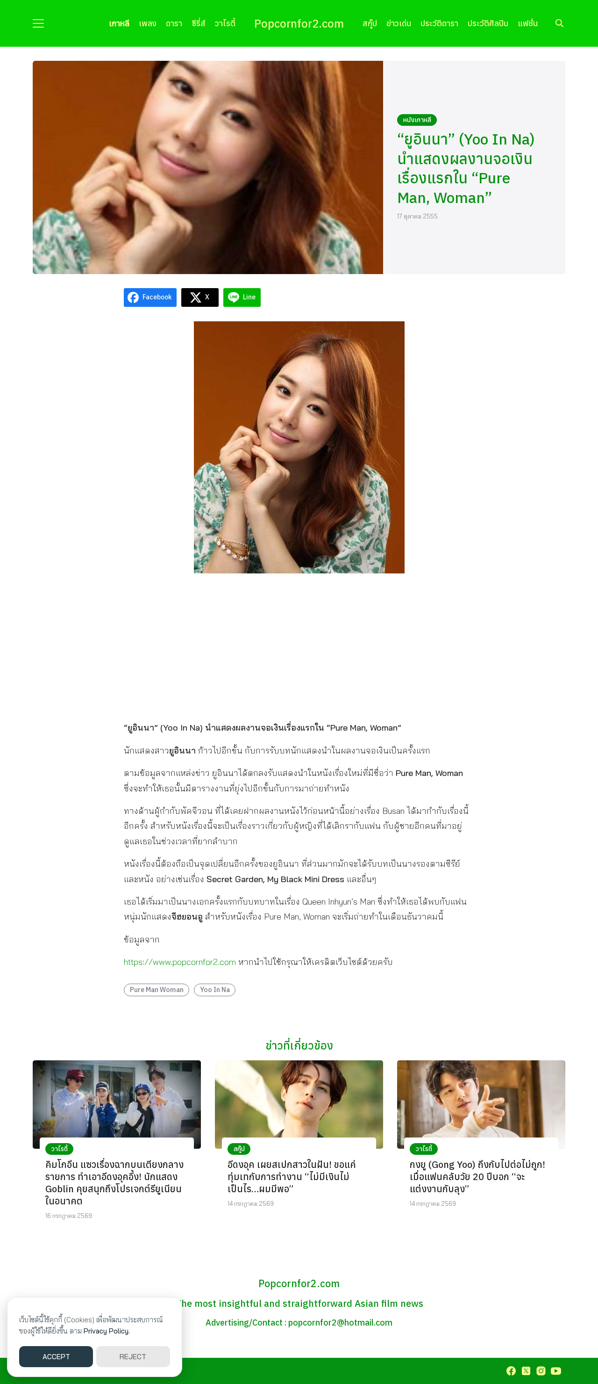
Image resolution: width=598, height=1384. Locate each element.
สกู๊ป (370, 23)
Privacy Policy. (107, 1330)
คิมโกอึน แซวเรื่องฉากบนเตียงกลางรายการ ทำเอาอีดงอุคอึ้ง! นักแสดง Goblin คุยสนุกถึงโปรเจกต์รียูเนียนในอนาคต (114, 1182)
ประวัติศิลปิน (488, 23)
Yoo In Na (215, 989)
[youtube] (556, 1371)
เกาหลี (119, 23)
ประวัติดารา (439, 23)
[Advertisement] (299, 646)
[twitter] (526, 1371)
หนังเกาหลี (417, 120)
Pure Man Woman (157, 989)
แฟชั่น (528, 23)
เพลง (148, 23)
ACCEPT (56, 1356)
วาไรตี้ (225, 23)
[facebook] (511, 1371)
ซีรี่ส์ (199, 23)
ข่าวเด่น (398, 23)
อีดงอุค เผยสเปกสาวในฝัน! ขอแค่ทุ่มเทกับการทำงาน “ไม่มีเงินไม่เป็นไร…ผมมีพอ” (292, 1176)
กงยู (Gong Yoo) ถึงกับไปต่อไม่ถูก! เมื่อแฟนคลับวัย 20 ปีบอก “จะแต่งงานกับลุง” (477, 1176)
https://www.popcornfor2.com (180, 961)
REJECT (133, 1356)
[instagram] (541, 1371)
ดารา (174, 23)
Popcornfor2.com (299, 23)
